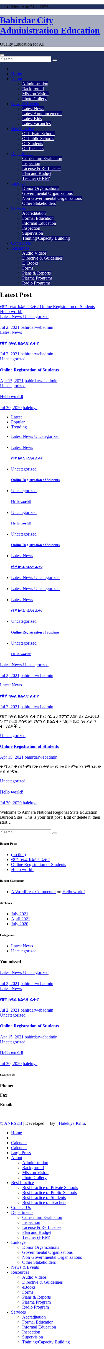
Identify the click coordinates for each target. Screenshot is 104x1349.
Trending (19, 427)
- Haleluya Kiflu (70, 1123)
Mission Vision (35, 93)
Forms (27, 268)
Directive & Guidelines (42, 258)
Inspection (31, 163)
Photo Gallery (34, 98)
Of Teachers (33, 148)
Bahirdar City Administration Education (50, 25)
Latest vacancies (36, 123)
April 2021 (20, 918)
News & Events (25, 103)
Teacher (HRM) (36, 178)
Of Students (32, 143)
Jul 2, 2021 (9, 327)
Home (16, 73)
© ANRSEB (11, 1123)
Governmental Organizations (47, 193)
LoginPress (21, 1152)
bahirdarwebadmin (37, 327)
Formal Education (38, 218)
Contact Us (21, 243)
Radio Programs (36, 283)
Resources (20, 248)
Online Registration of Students (29, 370)
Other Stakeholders (39, 203)
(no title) (18, 854)
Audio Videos (34, 253)
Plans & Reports (36, 273)
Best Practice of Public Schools (49, 1192)
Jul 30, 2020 (11, 407)
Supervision (32, 233)
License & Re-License (41, 168)
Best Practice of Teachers (44, 1202)
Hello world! (11, 396)
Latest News (33, 108)
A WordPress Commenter (33, 891)
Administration (35, 83)
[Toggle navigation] (2, 55)
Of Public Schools (38, 138)
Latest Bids (32, 118)
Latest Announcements (42, 113)
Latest (16, 417)
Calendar (19, 1142)
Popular (18, 422)
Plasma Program (36, 1302)
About (16, 78)
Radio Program (35, 1307)
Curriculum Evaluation (42, 158)
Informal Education (39, 223)
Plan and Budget (36, 173)
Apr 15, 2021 (12, 380)
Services (18, 208)
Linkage (18, 183)
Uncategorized (36, 316)
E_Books (30, 263)
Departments (22, 153)
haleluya (30, 407)
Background (33, 88)
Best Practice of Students (44, 1197)
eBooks (28, 1287)
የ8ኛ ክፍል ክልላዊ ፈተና (19, 343)
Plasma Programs (37, 278)
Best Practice (22, 128)
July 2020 (19, 923)
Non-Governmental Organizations (52, 198)
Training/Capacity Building (46, 238)
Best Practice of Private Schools (50, 1187)
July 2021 (19, 913)
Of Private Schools (38, 133)
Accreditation (34, 213)
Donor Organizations (40, 188)
